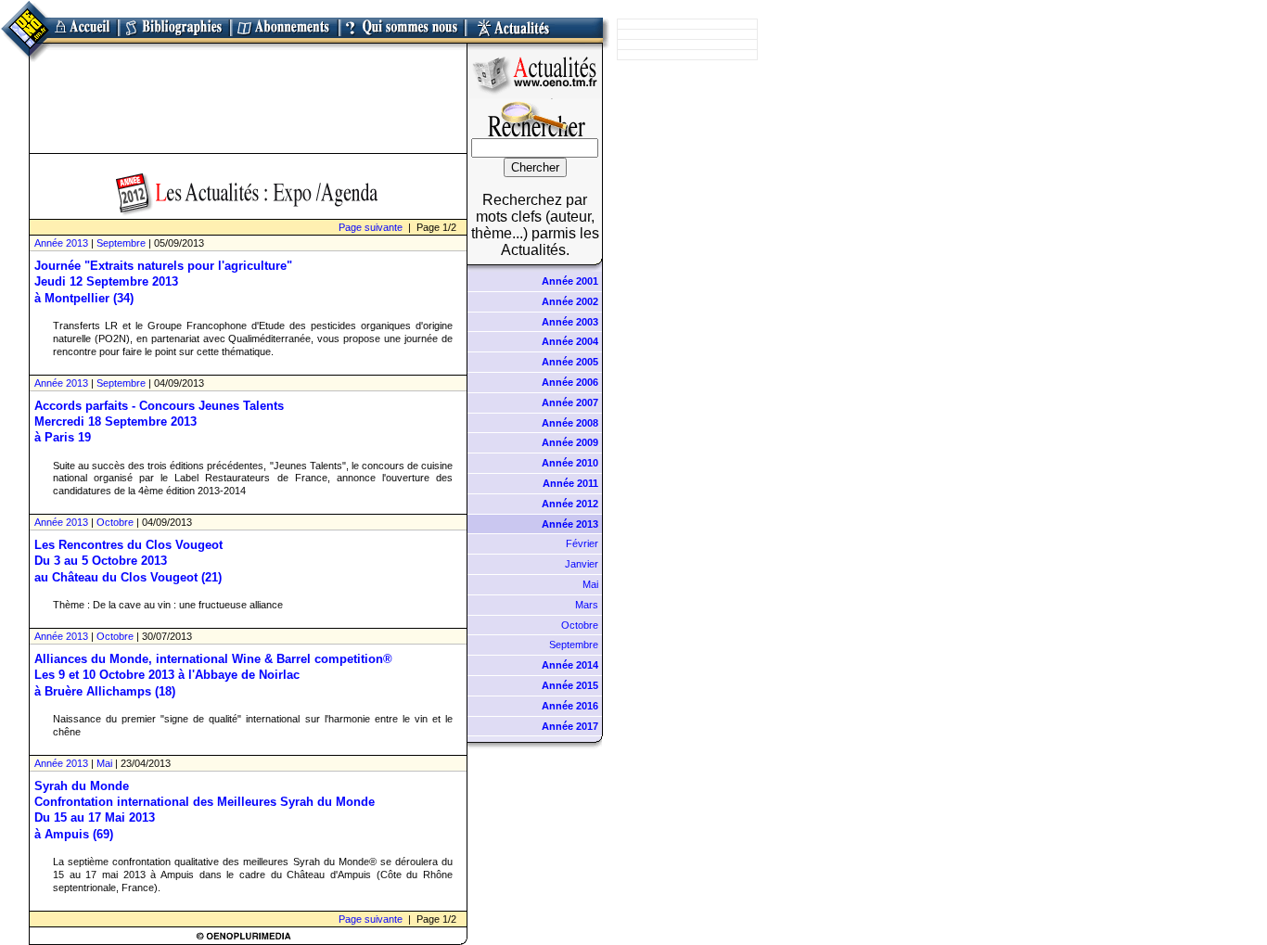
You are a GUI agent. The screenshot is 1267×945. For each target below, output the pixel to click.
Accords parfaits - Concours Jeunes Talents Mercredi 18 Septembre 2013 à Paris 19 (159, 422)
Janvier (581, 563)
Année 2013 (61, 243)
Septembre (121, 243)
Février (582, 543)
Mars (586, 604)
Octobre (115, 522)
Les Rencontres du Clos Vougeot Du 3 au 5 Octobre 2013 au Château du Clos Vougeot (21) (128, 561)
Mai (104, 763)
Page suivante (371, 227)
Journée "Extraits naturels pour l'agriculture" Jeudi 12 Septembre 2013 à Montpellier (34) (163, 282)
